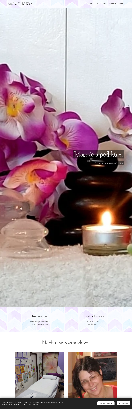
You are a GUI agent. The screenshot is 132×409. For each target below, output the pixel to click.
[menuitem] (91, 4)
